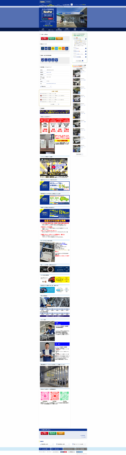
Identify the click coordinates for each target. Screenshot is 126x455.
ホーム (43, 4)
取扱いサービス (50, 29)
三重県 (47, 6)
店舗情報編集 (83, 435)
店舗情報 (82, 29)
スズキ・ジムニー (83, 89)
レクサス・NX (83, 113)
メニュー (58, 4)
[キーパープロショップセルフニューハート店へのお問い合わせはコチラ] (52, 38)
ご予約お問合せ (43, 29)
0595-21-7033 (49, 72)
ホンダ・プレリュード (83, 139)
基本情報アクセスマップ (66, 29)
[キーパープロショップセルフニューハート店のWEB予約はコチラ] (59, 38)
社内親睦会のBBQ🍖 (76, 51)
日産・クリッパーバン (83, 72)
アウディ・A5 (83, 96)
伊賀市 (50, 6)
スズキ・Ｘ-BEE (83, 121)
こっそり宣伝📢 (75, 48)
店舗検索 (50, 4)
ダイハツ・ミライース (83, 147)
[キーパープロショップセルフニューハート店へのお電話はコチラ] (44, 38)
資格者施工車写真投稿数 (59, 29)
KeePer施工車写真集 (66, 4)
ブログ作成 (83, 437)
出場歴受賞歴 (75, 29)
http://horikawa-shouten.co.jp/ (51, 83)
